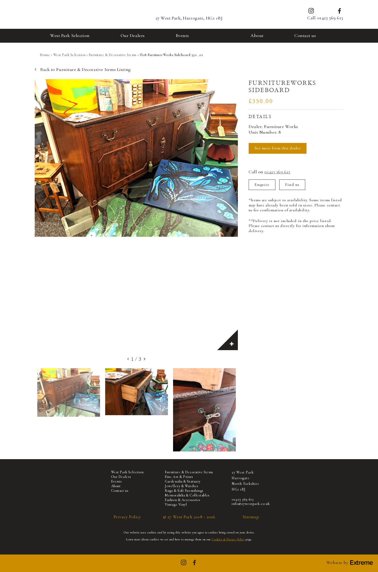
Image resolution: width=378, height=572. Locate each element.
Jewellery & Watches (181, 486)
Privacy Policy (127, 517)
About (257, 35)
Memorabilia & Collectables (187, 495)
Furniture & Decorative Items (113, 55)
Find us (292, 184)
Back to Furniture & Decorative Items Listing (85, 69)
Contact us (305, 35)
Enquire (262, 184)
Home (45, 55)
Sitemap (250, 517)
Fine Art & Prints (179, 477)
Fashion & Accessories (182, 500)
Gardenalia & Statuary (183, 481)
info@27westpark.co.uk (251, 504)
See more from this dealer (278, 148)
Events (182, 35)
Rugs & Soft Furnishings (184, 490)
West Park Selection (70, 35)
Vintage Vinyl (176, 504)
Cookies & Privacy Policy (228, 539)
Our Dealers (133, 35)
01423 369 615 (330, 18)
